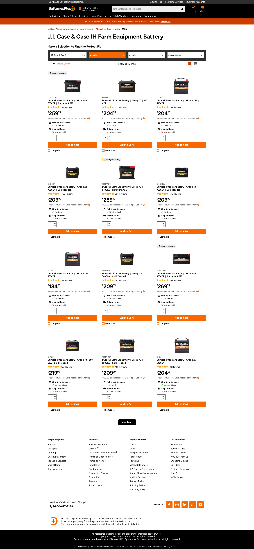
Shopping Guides (179, 460)
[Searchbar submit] (182, 9)
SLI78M (51, 357)
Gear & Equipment (57, 456)
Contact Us (135, 444)
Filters (59, 63)
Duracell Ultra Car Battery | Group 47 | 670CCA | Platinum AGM (122, 188)
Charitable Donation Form (102, 452)
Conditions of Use (105, 546)
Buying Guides (178, 448)
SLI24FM (51, 184)
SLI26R (160, 97)
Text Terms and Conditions (150, 546)
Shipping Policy (137, 485)
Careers (93, 448)
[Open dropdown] (89, 118)
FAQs (132, 448)
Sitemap (93, 481)
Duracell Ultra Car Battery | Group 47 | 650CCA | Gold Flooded (122, 361)
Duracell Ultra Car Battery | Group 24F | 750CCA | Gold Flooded (69, 188)
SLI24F (50, 270)
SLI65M (105, 97)
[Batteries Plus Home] (62, 9)
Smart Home (54, 464)
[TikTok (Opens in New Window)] (192, 504)
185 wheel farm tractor (108, 29)
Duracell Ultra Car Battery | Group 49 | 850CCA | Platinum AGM (177, 275)
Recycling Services (174, 1)
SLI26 (159, 357)
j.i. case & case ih (85, 29)
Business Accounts (195, 1)
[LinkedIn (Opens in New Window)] (185, 504)
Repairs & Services (57, 460)
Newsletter (94, 464)
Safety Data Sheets (139, 464)
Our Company (96, 469)
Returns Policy (137, 481)
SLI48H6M (161, 184)
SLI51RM (106, 270)
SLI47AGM (106, 184)
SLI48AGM (52, 97)
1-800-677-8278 (63, 506)
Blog (173, 473)
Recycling (134, 460)
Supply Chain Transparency (143, 473)
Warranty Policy (137, 489)
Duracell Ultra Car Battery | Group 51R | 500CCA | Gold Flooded (123, 275)
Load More (127, 422)
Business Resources (180, 469)
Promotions (95, 477)
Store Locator (95, 485)
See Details (166, 21)
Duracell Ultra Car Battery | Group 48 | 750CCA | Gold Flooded (177, 188)
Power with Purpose (99, 473)
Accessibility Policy (86, 546)
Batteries (52, 444)
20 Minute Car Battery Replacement (66, 1)
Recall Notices (137, 456)
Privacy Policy (170, 546)
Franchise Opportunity (100, 456)
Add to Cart (72, 144)
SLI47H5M (106, 357)
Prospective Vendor (139, 452)
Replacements (55, 469)
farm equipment (66, 29)
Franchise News (97, 460)
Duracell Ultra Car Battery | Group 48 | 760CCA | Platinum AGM (68, 102)
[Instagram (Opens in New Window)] (177, 504)
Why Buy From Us (179, 456)
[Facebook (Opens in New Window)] (169, 504)
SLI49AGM (161, 270)
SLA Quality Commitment (142, 469)
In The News (177, 477)
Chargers (52, 448)
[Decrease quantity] (54, 139)
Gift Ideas (175, 464)
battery (51, 29)
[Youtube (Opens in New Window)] (200, 504)
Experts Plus (156, 1)
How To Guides (178, 452)
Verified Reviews (138, 477)
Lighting (52, 452)
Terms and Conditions (125, 546)
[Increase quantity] (54, 137)
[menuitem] (55, 16)
